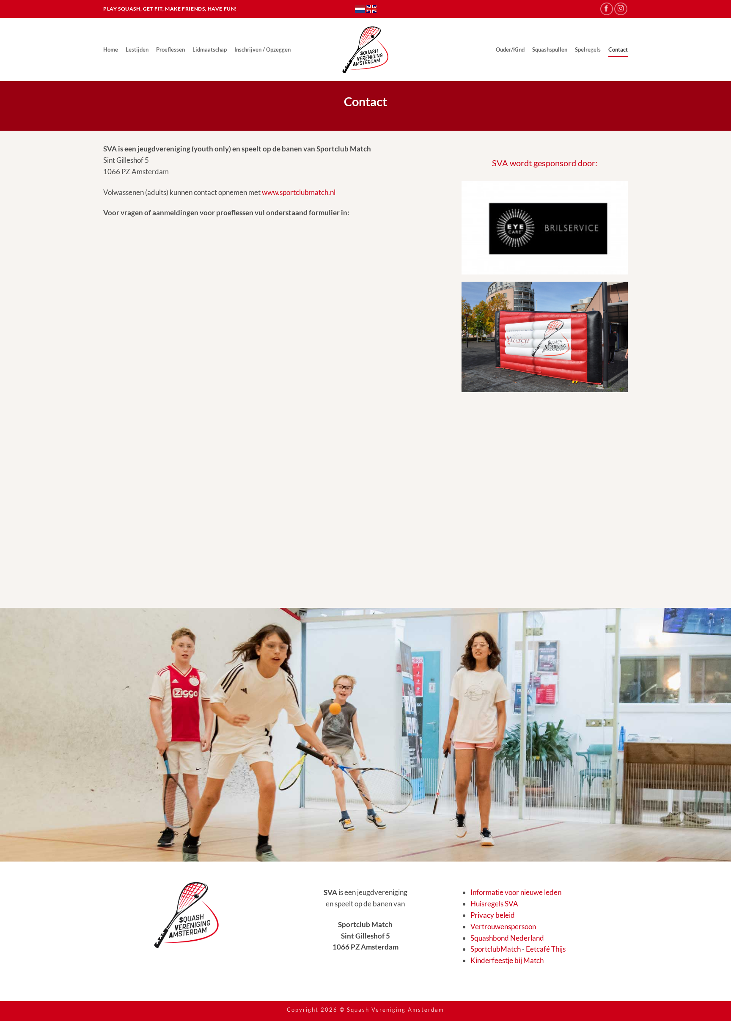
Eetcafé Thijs (546, 948)
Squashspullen (549, 49)
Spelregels (588, 49)
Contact (618, 49)
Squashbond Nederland (507, 937)
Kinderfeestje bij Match (507, 960)
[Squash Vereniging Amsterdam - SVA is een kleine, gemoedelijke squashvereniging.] (365, 49)
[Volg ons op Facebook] (606, 9)
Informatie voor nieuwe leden (515, 892)
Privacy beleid (492, 915)
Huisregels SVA (494, 903)
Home (110, 49)
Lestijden (137, 49)
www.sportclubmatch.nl (298, 192)
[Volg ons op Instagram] (620, 9)
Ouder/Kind (510, 49)
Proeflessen (170, 49)
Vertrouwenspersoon (503, 926)
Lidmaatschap (209, 49)
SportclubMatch (495, 948)
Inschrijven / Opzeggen (262, 49)
